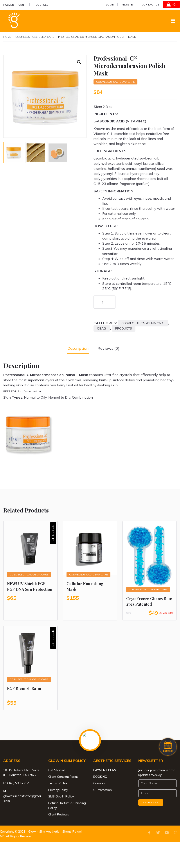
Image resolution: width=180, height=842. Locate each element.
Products (123, 328)
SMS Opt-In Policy (61, 796)
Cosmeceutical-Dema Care (34, 36)
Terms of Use (57, 783)
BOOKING (100, 777)
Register (127, 4)
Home (7, 36)
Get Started (56, 770)
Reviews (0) (108, 348)
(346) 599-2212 (18, 783)
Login (110, 4)
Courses (42, 4)
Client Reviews (58, 814)
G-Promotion (102, 790)
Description (78, 348)
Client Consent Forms (63, 777)
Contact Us (150, 4)
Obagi (101, 328)
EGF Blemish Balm (24, 688)
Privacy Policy (58, 790)
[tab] (78, 348)
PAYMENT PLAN (13, 4)
